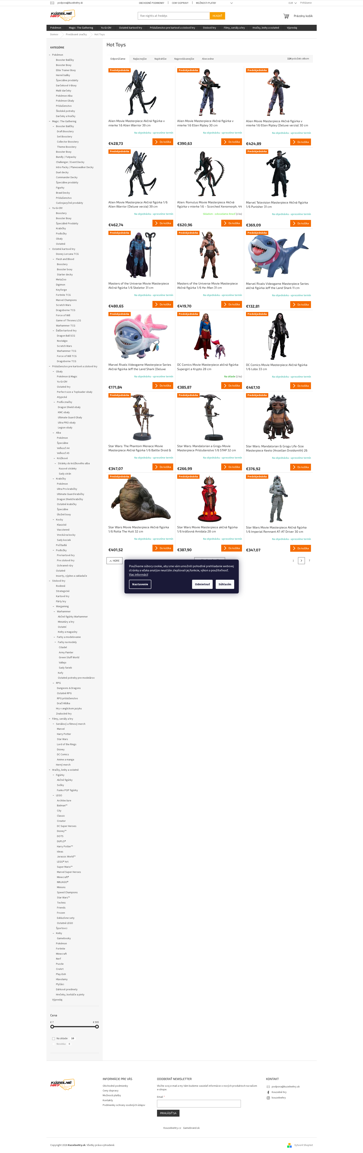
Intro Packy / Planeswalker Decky (75, 167)
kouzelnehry (279, 1098)
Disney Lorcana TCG (67, 254)
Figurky (60, 188)
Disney (61, 749)
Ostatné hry (64, 387)
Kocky (59, 520)
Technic (61, 903)
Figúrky (60, 775)
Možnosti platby (206, 3)
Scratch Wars (63, 305)
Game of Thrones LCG (68, 320)
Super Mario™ (64, 867)
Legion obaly (65, 428)
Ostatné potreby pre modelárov (76, 678)
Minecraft (61, 954)
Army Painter (66, 652)
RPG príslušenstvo (67, 698)
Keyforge (61, 290)
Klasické (62, 525)
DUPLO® (61, 841)
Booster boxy (64, 269)
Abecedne (208, 59)
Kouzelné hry (279, 1092)
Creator (61, 821)
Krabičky (61, 228)
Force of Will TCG (67, 356)
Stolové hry (58, 581)
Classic (61, 816)
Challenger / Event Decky (70, 162)
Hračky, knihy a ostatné (65, 770)
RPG (58, 683)
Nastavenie (140, 584)
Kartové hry (62, 596)
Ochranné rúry (65, 566)
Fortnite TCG (63, 295)
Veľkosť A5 (63, 453)
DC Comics (63, 754)
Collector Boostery (68, 142)
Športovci (61, 928)
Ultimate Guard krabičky (70, 494)
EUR (291, 3)
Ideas (60, 852)
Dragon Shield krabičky (70, 499)
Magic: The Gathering (64, 121)
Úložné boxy (64, 514)
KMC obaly (64, 412)
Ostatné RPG (64, 693)
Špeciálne (62, 443)
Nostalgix (62, 341)
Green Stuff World (69, 657)
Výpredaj (57, 1000)
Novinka (63, 1044)
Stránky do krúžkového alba (74, 463)
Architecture (64, 801)
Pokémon (57, 55)
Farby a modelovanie (69, 637)
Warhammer (64, 611)
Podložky (61, 234)
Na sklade (65, 1038)
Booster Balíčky (65, 60)
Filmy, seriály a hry (62, 719)
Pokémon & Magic (67, 376)
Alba (58, 433)
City (59, 811)
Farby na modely (67, 642)
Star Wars (62, 739)
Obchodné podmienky (151, 3)
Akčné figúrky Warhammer (73, 617)
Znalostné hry (64, 714)
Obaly (59, 239)
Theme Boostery (66, 147)
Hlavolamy (62, 979)
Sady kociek (64, 540)
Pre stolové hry (66, 560)
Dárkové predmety (67, 989)
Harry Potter (64, 734)
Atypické (62, 397)
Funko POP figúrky (67, 790)
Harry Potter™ (65, 846)
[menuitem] (55, 28)
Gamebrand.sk (191, 1128)
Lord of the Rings (66, 744)
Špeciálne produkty (67, 80)
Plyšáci (60, 984)
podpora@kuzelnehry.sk (286, 1087)
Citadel (63, 647)
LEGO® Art (62, 862)
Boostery (61, 213)
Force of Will (63, 315)
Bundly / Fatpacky (66, 157)
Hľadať (217, 15)
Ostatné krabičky (67, 504)
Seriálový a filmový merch (70, 724)
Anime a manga (65, 760)
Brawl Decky (63, 193)
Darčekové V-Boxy (66, 85)
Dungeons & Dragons (69, 688)
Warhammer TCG (65, 326)
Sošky (60, 785)
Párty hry (61, 601)
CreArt (59, 969)
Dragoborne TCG (65, 310)
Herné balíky (63, 75)
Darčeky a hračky (65, 116)
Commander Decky (67, 177)
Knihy (59, 933)
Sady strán (65, 474)
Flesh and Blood (65, 259)
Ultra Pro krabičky (67, 489)
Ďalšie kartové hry (66, 331)
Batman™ (62, 805)
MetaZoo (61, 279)
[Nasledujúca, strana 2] (301, 560)
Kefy (60, 673)
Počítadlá (61, 545)
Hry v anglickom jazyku (69, 708)
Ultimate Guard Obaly (70, 417)
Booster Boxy (63, 65)
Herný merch (63, 765)
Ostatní (62, 627)
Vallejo (62, 663)
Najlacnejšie (140, 59)
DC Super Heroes (66, 826)
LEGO (59, 795)
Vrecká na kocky (66, 535)
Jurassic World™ (66, 857)
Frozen (61, 913)
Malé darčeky (63, 91)
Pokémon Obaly (65, 101)
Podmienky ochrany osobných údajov (124, 1105)
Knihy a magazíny (67, 632)
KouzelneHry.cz (172, 1128)
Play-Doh (61, 974)
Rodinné (60, 586)
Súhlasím (225, 584)
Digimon (60, 285)
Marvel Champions (66, 300)
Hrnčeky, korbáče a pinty (70, 995)
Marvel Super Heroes (69, 872)
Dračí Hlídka (63, 703)
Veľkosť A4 (63, 448)
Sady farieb (65, 668)
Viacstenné (63, 530)
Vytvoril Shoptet (303, 1145)
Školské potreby (65, 111)
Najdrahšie (161, 59)
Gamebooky (64, 938)
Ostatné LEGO (65, 923)
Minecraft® (63, 877)
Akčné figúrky (65, 780)
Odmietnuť (202, 584)
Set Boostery (64, 137)
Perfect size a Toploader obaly (74, 392)
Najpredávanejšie (184, 59)
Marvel (61, 729)
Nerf (58, 959)
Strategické (63, 591)
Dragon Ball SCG (66, 336)
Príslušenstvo (64, 106)
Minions (61, 887)
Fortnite (60, 949)
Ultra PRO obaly (67, 423)
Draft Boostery (65, 131)
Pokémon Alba (64, 96)
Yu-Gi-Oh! (57, 208)
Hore (116, 560)
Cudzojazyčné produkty (69, 203)
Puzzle (60, 964)
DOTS (60, 836)
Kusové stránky (68, 469)
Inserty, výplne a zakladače (71, 576)
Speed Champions (67, 892)
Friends (61, 908)
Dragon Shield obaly (69, 407)
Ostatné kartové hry (63, 249)
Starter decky (65, 275)
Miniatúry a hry (66, 622)
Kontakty (108, 1100)
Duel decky (62, 172)
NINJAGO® (62, 882)
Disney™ (61, 831)
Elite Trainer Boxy (66, 70)
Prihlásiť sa (168, 1113)
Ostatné (60, 244)
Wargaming (62, 606)
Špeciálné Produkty (67, 223)
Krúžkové (62, 458)
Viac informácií (138, 574)
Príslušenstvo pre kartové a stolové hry (74, 366)
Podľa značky (64, 402)
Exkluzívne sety (66, 918)
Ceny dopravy (180, 3)
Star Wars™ (63, 898)
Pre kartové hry (66, 555)
